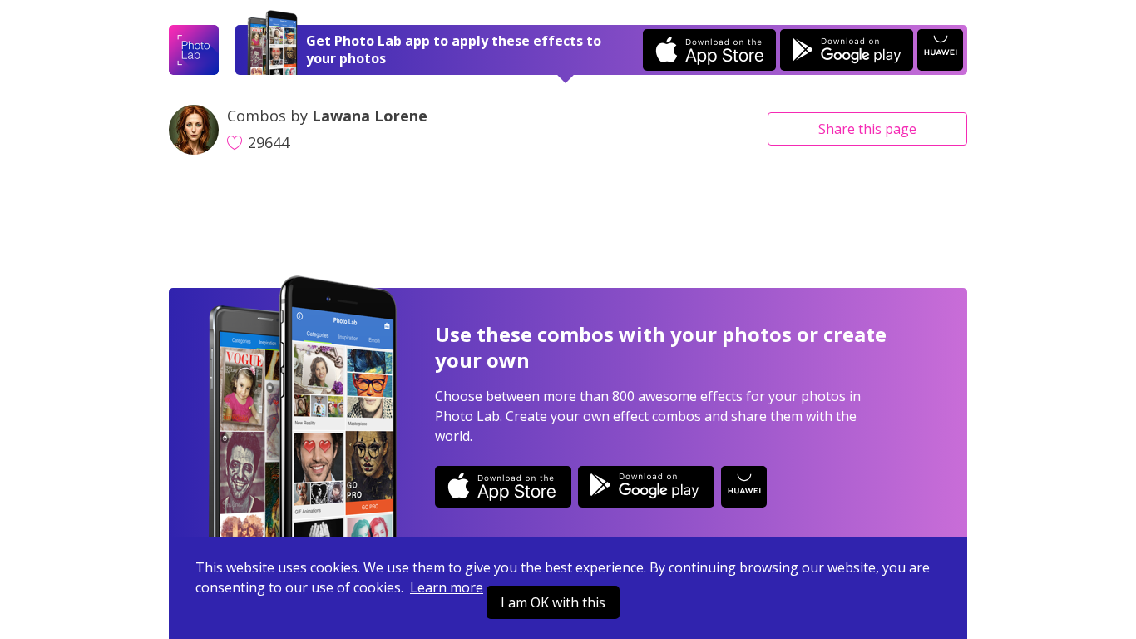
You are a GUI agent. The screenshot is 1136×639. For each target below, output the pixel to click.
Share (867, 129)
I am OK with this (553, 602)
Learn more (446, 587)
